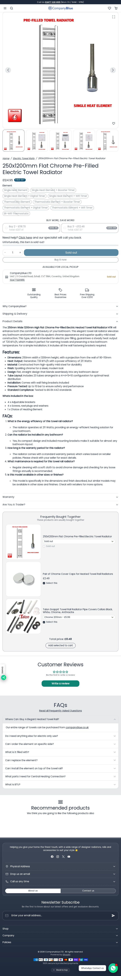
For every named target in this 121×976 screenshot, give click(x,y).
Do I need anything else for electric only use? (31, 736)
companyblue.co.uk (77, 727)
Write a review (60, 683)
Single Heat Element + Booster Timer (53, 190)
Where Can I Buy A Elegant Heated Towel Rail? (32, 719)
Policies (7, 942)
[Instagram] (57, 856)
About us (33, 890)
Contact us (88, 890)
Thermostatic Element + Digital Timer (26, 207)
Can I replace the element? (21, 760)
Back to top (62, 970)
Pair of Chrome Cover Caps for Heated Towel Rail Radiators (78, 574)
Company (8, 935)
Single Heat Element (16, 190)
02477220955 (17, 280)
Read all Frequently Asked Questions (60, 710)
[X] (63, 856)
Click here (25, 237)
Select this (51, 583)
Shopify (66, 954)
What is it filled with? (17, 752)
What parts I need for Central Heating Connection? (35, 776)
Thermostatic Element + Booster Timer (57, 201)
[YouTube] (69, 856)
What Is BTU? (12, 784)
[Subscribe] (113, 915)
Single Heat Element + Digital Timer (24, 196)
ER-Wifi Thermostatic (16, 213)
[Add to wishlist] (113, 123)
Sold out (50, 546)
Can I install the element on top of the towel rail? (34, 768)
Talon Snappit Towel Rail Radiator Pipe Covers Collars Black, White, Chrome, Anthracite (77, 611)
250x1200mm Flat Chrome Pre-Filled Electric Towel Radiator (77, 536)
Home (6, 158)
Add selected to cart (60, 645)
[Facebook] (52, 856)
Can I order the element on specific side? (29, 744)
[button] (5, 8)
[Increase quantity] (20, 252)
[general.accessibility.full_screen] (113, 17)
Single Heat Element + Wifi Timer (68, 196)
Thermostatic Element (17, 201)
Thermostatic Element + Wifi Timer (72, 207)
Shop (6, 928)
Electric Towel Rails (24, 158)
